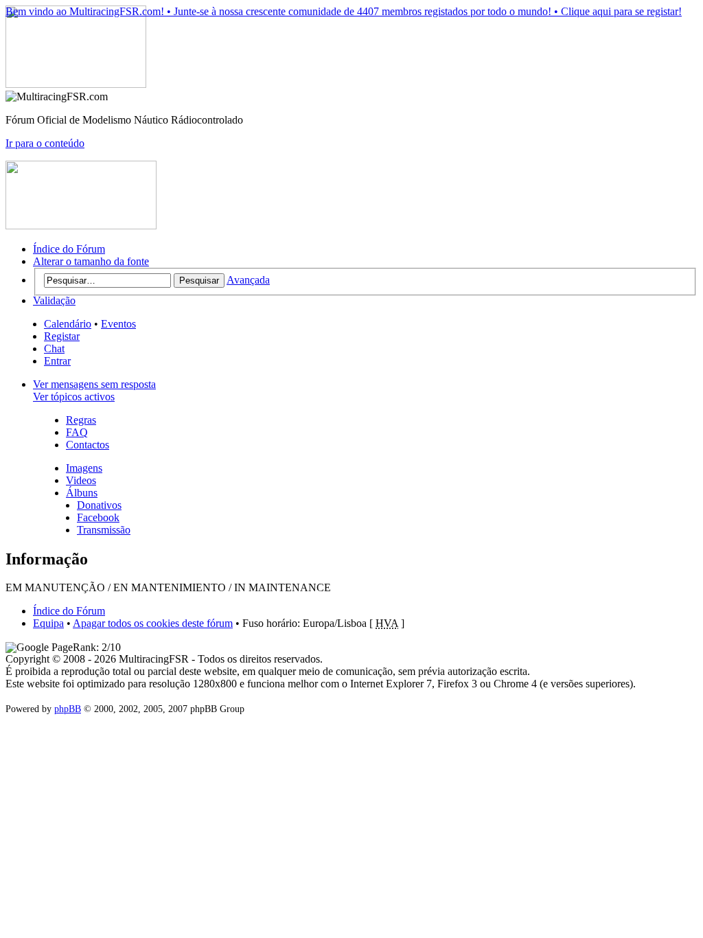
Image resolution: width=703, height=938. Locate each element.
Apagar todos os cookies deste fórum (153, 623)
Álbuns (81, 493)
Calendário (67, 324)
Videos (81, 480)
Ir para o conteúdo (44, 143)
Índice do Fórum (69, 249)
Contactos (87, 444)
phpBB (67, 709)
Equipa (48, 623)
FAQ (77, 432)
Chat (54, 348)
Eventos (118, 324)
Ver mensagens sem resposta (94, 384)
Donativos (99, 505)
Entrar (57, 361)
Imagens (84, 468)
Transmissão (103, 530)
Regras (81, 420)
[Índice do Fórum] (75, 84)
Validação (54, 300)
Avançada (248, 280)
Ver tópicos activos (74, 396)
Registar (62, 336)
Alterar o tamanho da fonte (91, 261)
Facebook (98, 517)
